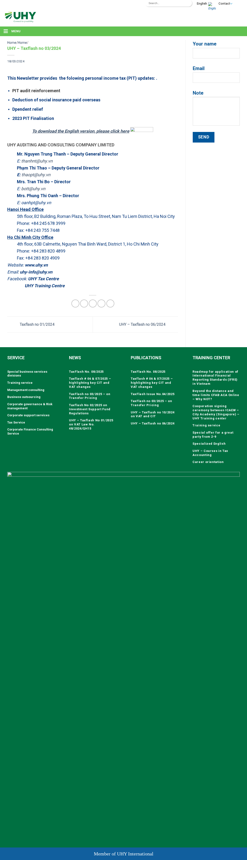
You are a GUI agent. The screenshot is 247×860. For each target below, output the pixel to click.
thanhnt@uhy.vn (37, 160)
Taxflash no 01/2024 (37, 324)
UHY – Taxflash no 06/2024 (142, 324)
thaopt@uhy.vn (35, 174)
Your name (204, 44)
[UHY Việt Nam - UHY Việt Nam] (20, 16)
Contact (224, 3)
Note (198, 93)
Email (199, 68)
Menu (16, 31)
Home (11, 43)
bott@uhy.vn (33, 188)
